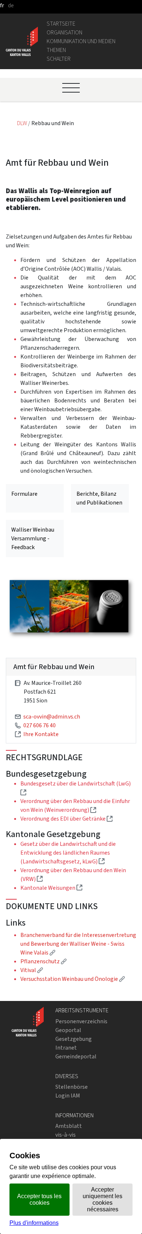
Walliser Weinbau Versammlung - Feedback (32, 538)
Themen (56, 50)
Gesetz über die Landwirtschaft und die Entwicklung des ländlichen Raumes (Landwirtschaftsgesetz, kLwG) (68, 852)
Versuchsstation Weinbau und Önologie (72, 979)
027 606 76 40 (39, 725)
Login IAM (67, 1095)
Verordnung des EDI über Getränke (66, 818)
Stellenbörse (71, 1087)
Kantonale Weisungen (51, 888)
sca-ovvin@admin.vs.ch (51, 716)
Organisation (64, 32)
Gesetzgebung (73, 1039)
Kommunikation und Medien (81, 41)
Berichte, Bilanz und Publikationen (99, 498)
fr (2, 5)
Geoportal (68, 1030)
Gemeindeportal (75, 1056)
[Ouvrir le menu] (71, 87)
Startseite (61, 23)
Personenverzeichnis (81, 1021)
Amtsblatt (68, 1126)
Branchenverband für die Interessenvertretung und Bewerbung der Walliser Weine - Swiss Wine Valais (78, 943)
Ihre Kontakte (41, 734)
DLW (22, 123)
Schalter (59, 59)
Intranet (66, 1047)
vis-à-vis (65, 1135)
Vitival (31, 970)
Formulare (24, 494)
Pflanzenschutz (43, 961)
